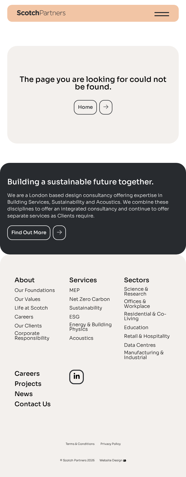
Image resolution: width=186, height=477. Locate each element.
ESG (74, 317)
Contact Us (33, 404)
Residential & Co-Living (145, 316)
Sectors (136, 280)
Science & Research (136, 291)
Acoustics (81, 338)
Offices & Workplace (137, 304)
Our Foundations (35, 290)
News (24, 394)
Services (83, 280)
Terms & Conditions (80, 443)
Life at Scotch (31, 308)
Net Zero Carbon (89, 299)
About (25, 280)
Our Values (27, 299)
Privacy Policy (111, 443)
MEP (74, 290)
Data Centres (140, 345)
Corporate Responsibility (32, 336)
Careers (24, 317)
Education (136, 327)
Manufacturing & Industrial (144, 355)
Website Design (111, 460)
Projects (28, 384)
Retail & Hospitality (147, 336)
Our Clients (28, 326)
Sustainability (85, 308)
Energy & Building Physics (90, 327)
